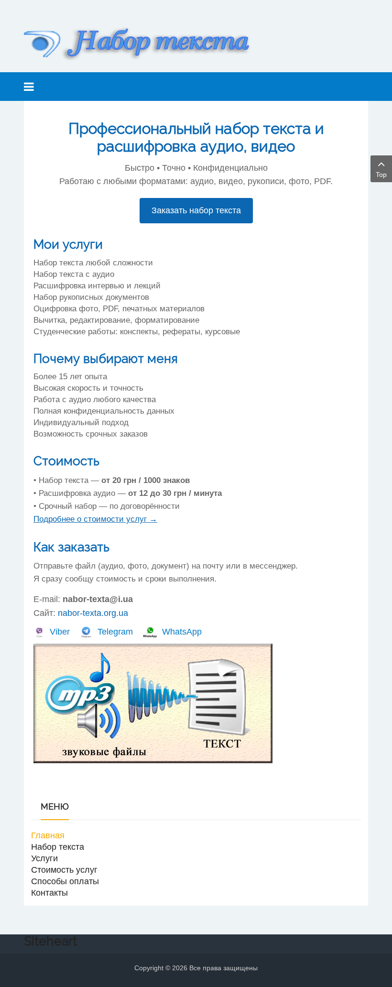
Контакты (49, 893)
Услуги (44, 858)
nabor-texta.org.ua (93, 613)
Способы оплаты (65, 881)
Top (381, 174)
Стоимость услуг (64, 870)
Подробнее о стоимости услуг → (95, 519)
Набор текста (57, 847)
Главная (48, 835)
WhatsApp (182, 631)
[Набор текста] (143, 43)
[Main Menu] (29, 86)
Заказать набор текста (196, 210)
